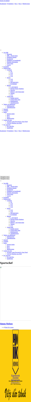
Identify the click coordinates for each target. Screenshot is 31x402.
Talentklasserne (14, 103)
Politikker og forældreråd (13, 60)
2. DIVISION (14, 87)
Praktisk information (12, 62)
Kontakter (6, 66)
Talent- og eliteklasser (9, 104)
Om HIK (5, 52)
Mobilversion (26, 3)
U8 (11, 71)
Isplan (5, 112)
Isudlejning (10, 128)
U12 (11, 74)
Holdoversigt (7, 68)
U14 (11, 76)
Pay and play (7, 124)
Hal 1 (16, 3)
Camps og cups (7, 120)
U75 (11, 95)
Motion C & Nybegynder (17, 92)
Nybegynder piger (15, 99)
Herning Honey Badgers (17, 88)
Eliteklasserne (14, 101)
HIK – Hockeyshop (12, 55)
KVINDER (13, 84)
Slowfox (12, 90)
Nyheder (5, 110)
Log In (9, 65)
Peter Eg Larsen (9, 327)
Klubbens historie (11, 57)
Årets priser (10, 63)
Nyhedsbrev (10, 3)
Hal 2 (20, 3)
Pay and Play (10, 126)
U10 (11, 73)
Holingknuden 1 (15, 382)
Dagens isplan (11, 113)
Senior (8, 77)
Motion (9, 85)
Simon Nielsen (6, 324)
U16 (11, 79)
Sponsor (5, 109)
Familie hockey (14, 98)
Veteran (12, 93)
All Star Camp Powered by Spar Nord (17, 121)
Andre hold (10, 96)
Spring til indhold (4, 0)
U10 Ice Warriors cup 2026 (14, 123)
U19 (11, 81)
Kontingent (3, 3)
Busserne (9, 54)
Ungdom (9, 70)
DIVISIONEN (14, 82)
